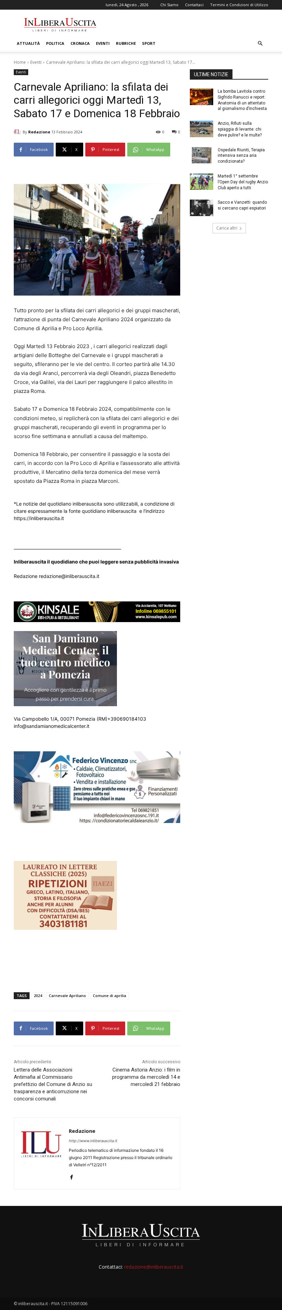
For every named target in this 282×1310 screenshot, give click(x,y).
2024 (38, 995)
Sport (148, 43)
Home (20, 62)
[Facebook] (71, 1175)
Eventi (103, 43)
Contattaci (194, 4)
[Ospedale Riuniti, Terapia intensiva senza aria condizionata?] (201, 155)
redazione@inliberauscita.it (153, 1266)
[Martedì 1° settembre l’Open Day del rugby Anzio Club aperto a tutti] (201, 181)
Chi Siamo (169, 4)
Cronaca (80, 43)
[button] (260, 43)
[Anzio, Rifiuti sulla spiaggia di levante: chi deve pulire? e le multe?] (201, 129)
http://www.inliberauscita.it (93, 1140)
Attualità (28, 43)
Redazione (39, 131)
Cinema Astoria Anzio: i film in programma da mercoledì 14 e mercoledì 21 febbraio (146, 1077)
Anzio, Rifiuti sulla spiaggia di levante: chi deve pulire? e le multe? (240, 129)
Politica (55, 43)
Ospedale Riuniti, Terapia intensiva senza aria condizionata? (241, 156)
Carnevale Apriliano (67, 995)
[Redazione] (18, 132)
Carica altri (226, 228)
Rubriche (126, 43)
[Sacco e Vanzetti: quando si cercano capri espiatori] (201, 208)
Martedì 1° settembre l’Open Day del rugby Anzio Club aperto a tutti (243, 182)
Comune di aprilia (109, 995)
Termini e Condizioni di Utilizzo (239, 4)
